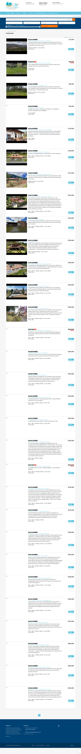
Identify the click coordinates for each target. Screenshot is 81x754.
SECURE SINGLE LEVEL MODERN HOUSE (36, 219)
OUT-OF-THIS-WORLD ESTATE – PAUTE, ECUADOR (38, 556)
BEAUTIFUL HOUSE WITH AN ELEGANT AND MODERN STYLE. (40, 578)
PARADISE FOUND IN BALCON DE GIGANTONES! (37, 375)
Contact (47, 745)
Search (49, 26)
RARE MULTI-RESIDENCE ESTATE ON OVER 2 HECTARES (39, 466)
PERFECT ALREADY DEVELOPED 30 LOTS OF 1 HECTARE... (39, 40)
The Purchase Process (53, 13)
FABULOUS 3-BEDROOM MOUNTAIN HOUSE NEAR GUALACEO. (40, 174)
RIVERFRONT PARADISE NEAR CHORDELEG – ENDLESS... (39, 644)
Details (70, 69)
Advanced (69, 19)
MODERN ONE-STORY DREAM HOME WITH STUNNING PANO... (40, 330)
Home (8, 13)
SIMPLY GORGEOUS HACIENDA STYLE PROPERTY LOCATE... (39, 397)
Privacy (33, 745)
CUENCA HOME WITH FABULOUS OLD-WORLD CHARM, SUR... (40, 196)
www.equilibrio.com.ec (16, 745)
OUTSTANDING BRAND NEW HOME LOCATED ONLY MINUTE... (40, 264)
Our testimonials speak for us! (41, 13)
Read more (8, 736)
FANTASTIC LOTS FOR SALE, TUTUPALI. (36, 107)
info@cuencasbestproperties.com (33, 732)
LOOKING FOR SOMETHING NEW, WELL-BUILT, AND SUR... (39, 152)
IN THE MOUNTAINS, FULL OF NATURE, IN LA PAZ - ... (38, 419)
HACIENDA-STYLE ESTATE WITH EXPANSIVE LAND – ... (39, 622)
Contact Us (31, 13)
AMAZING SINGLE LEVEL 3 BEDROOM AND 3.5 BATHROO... (39, 689)
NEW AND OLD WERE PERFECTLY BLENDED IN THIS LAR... (39, 308)
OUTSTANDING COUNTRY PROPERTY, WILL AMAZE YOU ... (39, 488)
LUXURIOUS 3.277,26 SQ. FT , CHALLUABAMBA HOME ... (39, 533)
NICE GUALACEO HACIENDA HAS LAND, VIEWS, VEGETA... (39, 667)
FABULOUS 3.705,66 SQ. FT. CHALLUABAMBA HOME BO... (39, 511)
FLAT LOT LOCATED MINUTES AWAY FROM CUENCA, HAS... (39, 63)
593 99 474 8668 (71, 51)
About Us (12, 13)
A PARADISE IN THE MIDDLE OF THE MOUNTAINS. (38, 353)
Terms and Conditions (40, 745)
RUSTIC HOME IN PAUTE (33, 241)
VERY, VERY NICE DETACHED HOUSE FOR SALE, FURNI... (39, 286)
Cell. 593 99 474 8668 (30, 729)
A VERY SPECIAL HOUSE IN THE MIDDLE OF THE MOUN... (39, 442)
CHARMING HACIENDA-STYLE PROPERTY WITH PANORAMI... (40, 129)
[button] (14, 23)
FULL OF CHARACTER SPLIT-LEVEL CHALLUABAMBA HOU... (40, 600)
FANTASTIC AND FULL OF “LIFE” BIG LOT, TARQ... (37, 85)
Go (73, 19)
